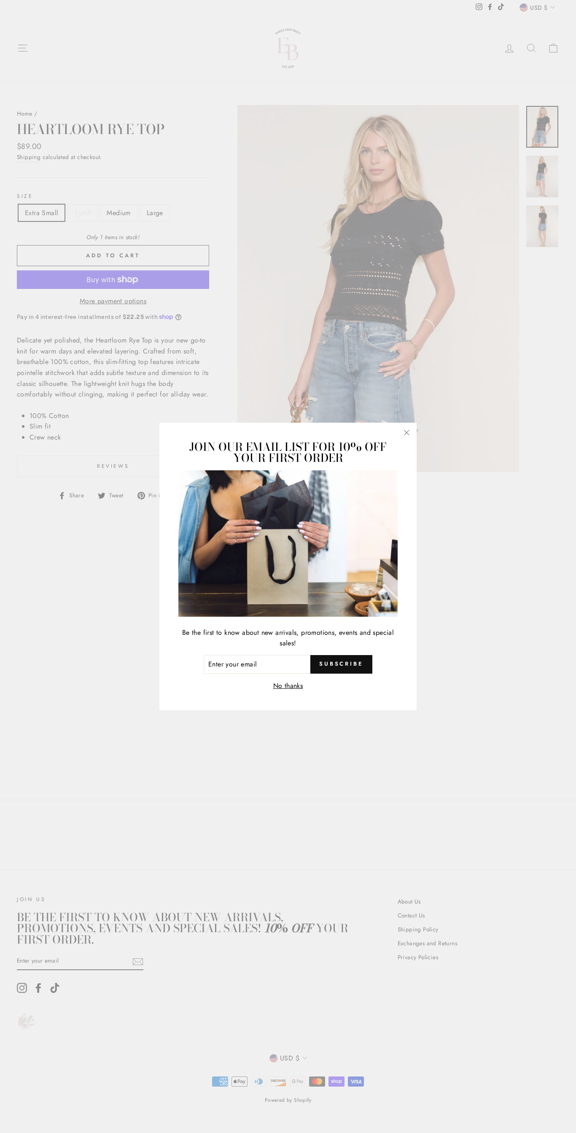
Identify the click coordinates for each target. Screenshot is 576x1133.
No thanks (288, 686)
